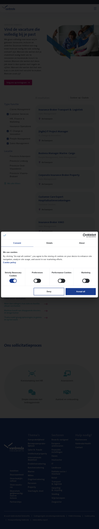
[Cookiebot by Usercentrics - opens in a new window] (84, 235)
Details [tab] (49, 243)
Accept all (80, 291)
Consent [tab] (17, 243)
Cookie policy (9, 262)
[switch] (37, 281)
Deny (49, 291)
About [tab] (82, 243)
